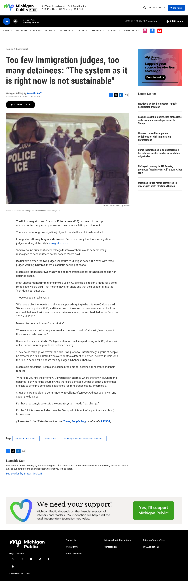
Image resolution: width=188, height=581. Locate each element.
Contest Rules (110, 547)
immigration (50, 438)
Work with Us (72, 547)
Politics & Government (17, 49)
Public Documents (74, 553)
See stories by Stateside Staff (24, 473)
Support (113, 30)
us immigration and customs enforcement (83, 438)
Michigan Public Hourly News (117, 540)
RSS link (105, 421)
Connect (96, 30)
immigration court (58, 243)
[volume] (15, 21)
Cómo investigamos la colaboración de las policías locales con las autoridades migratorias (159, 153)
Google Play (78, 421)
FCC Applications (151, 547)
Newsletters (132, 30)
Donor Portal (157, 7)
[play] (6, 21)
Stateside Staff (34, 93)
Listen (80, 30)
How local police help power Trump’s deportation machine (157, 105)
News (6, 30)
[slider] (20, 21)
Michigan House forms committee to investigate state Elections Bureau (157, 184)
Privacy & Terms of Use (154, 540)
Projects (64, 30)
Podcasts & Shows (41, 30)
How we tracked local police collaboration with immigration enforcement (154, 136)
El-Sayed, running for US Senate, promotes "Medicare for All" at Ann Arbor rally (160, 169)
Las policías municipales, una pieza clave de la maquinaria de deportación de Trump (160, 120)
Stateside (21, 30)
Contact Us (71, 540)
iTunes (66, 421)
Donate (177, 7)
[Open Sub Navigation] (11, 30)
